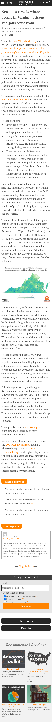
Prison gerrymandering (17, 601)
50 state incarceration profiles (39, 670)
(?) (36, 596)
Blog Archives (26, 566)
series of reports (33, 427)
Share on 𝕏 (26, 620)
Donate (26, 628)
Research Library (15, 599)
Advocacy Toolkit (13, 669)
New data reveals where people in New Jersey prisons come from (24, 501)
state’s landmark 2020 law (15, 99)
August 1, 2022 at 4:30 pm (12, 539)
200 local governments (18, 444)
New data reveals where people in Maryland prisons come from (27, 511)
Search (44, 2)
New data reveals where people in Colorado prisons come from (27, 490)
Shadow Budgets (38, 705)
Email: (4, 583)
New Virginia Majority (24, 41)
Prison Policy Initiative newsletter (22, 596)
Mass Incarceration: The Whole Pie (13, 706)
